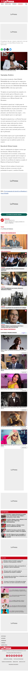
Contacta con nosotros (7, 661)
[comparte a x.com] (7, 49)
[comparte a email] (10, 49)
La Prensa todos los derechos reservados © (14, 650)
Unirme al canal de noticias (14, 214)
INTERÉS (3, 638)
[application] (14, 241)
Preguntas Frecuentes (13, 664)
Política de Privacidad (18, 659)
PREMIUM (3, 640)
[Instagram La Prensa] (12, 656)
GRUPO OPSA (4, 645)
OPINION (3, 642)
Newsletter (15, 661)
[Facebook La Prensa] (7, 656)
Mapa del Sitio (22, 661)
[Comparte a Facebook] (5, 49)
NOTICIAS (3, 636)
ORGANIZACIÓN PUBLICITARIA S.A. (14, 652)
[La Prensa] (6, 648)
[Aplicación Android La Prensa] (19, 656)
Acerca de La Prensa (8, 659)
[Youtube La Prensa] (14, 656)
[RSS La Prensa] (21, 656)
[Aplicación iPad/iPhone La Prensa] (17, 656)
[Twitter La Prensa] (9, 656)
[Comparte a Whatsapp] (2, 49)
